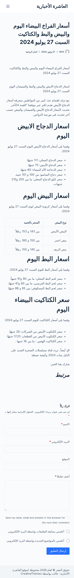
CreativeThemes (31, 573)
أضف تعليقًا (62, 476)
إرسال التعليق (58, 551)
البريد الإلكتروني (59, 441)
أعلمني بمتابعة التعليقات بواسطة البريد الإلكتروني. (36, 531)
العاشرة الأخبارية (52, 6)
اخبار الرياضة (31, 51)
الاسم (65, 424)
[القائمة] (8, 6)
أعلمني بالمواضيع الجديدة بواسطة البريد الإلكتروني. (35, 540)
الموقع (66, 459)
